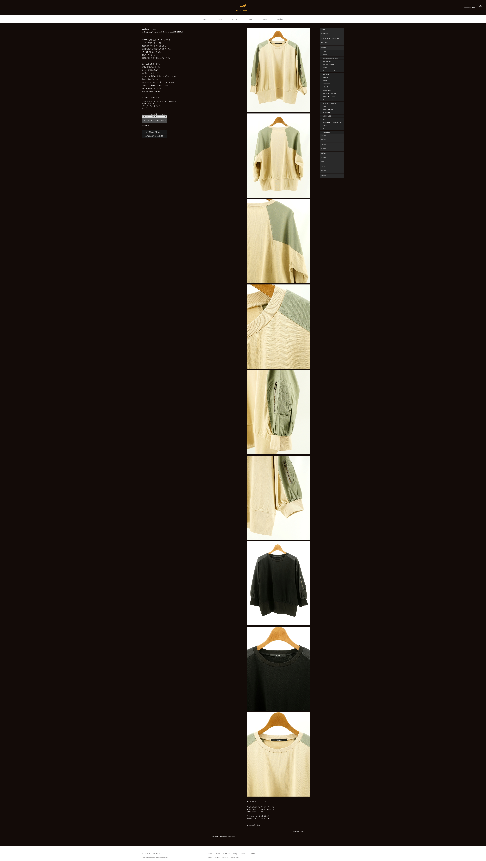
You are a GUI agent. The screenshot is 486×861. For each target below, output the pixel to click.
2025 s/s (323, 148)
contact (280, 19)
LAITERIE (326, 74)
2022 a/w (323, 170)
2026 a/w (323, 135)
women (235, 19)
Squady (325, 80)
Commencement (328, 100)
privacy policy (235, 857)
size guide (145, 125)
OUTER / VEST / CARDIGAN (330, 38)
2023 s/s (323, 166)
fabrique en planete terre (330, 58)
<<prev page (214, 836)
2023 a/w (323, 162)
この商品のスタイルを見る (154, 136)
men (220, 19)
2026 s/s (323, 140)
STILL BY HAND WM (329, 103)
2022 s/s (323, 175)
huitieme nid (326, 84)
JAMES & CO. (327, 116)
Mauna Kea (326, 132)
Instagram (225, 857)
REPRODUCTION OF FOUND (332, 122)
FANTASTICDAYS (328, 64)
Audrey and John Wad (329, 93)
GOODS (323, 47)
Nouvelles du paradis (329, 71)
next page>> (232, 836)
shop (265, 19)
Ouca (324, 129)
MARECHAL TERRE (329, 96)
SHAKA (325, 125)
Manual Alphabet (328, 109)
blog (250, 19)
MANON (325, 77)
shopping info (469, 8)
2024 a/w (323, 153)
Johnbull (325, 87)
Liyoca (325, 67)
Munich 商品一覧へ (253, 825)
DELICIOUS (326, 112)
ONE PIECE (324, 34)
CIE (324, 119)
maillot (325, 106)
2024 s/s (323, 157)
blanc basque (327, 90)
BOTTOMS (324, 42)
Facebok (217, 857)
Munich (325, 54)
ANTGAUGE (327, 61)
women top (223, 836)
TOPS (323, 29)
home (205, 19)
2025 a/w (323, 144)
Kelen (324, 51)
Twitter (210, 857)
